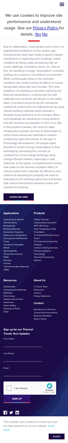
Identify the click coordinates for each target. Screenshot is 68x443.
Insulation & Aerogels (13, 244)
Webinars (7, 292)
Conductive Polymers (13, 232)
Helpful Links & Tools (13, 299)
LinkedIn (17, 413)
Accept (56, 436)
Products (39, 213)
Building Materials (11, 228)
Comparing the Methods (14, 289)
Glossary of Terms (11, 308)
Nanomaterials (10, 250)
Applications (11, 213)
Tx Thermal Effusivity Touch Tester (46, 237)
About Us (40, 280)
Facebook (5, 412)
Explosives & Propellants (15, 235)
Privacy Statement (42, 296)
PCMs (6, 257)
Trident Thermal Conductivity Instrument (45, 221)
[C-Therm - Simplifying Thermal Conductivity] (17, 4)
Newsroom (8, 302)
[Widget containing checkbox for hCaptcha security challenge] (29, 388)
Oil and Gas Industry (12, 254)
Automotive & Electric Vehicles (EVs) (13, 221)
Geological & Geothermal (15, 238)
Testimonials (9, 286)
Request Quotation (43, 315)
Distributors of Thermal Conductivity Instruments (46, 311)
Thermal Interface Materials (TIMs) (16, 268)
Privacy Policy (46, 28)
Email (6, 368)
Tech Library (9, 296)
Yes (38, 34)
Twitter (11, 412)
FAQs (6, 311)
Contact (39, 303)
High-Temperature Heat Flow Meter (45, 230)
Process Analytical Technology (42, 252)
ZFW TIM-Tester (41, 225)
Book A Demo (40, 318)
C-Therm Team (41, 286)
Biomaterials (9, 225)
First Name (8, 339)
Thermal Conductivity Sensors (44, 259)
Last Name (8, 353)
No (45, 34)
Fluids (6, 241)
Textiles (7, 263)
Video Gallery (9, 305)
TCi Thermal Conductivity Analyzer (46, 243)
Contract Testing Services (46, 247)
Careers (37, 292)
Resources (10, 280)
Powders (7, 260)
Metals (6, 247)
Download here (19, 197)
